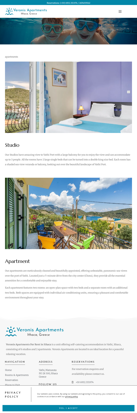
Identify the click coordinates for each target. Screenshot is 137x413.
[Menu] (125, 11)
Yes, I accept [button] (68, 408)
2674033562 (84, 3)
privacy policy (71, 396)
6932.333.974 (71, 3)
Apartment (17, 261)
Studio (12, 145)
